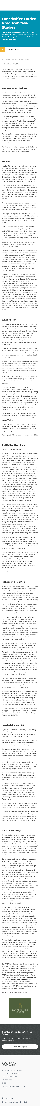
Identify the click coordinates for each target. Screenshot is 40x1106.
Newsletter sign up (20, 1047)
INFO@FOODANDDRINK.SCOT (13, 1087)
